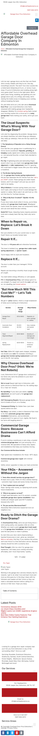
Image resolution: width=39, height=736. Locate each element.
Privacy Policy (12, 728)
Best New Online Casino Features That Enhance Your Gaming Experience (16, 616)
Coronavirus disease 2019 (11, 607)
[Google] (21, 733)
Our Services (8, 668)
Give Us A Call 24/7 (20, 715)
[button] (36, 14)
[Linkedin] (7, 733)
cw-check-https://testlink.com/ (13, 609)
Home (2, 49)
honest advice (21, 284)
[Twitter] (12, 733)
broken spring (23, 111)
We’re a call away (7, 539)
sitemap (3, 728)
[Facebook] (3, 733)
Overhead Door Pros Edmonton (21, 726)
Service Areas (9, 721)
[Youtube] (17, 733)
